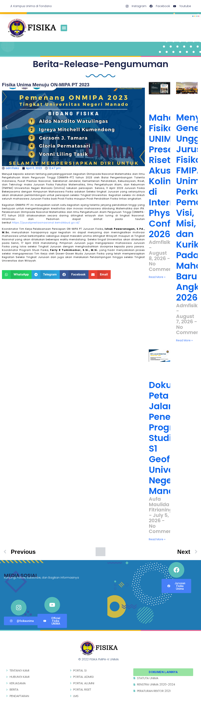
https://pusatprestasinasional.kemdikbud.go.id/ (46, 222)
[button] (64, 28)
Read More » (157, 277)
